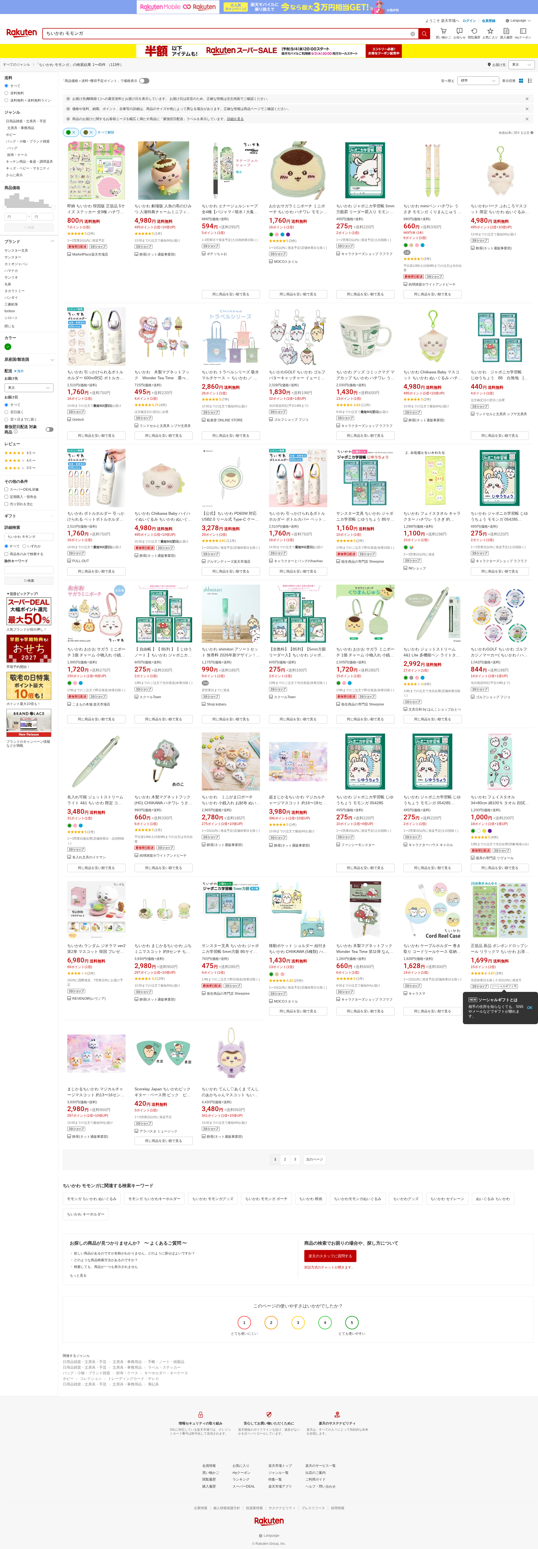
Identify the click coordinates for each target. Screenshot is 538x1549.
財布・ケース (127, 1373)
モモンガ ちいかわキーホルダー (154, 1199)
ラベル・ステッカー (164, 1367)
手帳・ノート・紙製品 (166, 1362)
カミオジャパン (16, 264)
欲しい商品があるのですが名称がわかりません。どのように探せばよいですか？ (134, 1253)
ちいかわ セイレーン (447, 1199)
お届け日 (11, 397)
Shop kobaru (216, 704)
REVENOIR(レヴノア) (89, 999)
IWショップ (417, 568)
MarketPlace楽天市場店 (90, 254)
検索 (30, 227)
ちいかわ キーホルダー (86, 1214)
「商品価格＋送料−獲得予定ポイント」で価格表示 (99, 81)
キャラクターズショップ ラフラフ (367, 254)
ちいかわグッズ (406, 1199)
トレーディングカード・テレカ (133, 1378)
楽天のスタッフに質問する (330, 1256)
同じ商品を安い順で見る (230, 294)
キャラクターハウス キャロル (431, 845)
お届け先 (11, 378)
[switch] (50, 429)
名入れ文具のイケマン (89, 857)
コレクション (91, 1378)
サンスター (12, 257)
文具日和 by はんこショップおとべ (435, 709)
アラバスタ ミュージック (158, 1131)
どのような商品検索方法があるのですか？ (106, 1260)
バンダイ (11, 298)
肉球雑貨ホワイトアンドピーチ (432, 284)
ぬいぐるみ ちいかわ (493, 1199)
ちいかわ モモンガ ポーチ (266, 1199)
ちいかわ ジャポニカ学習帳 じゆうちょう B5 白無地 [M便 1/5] (499, 378)
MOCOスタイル (286, 262)
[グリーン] (7, 346)
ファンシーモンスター (358, 845)
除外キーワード (16, 561)
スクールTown (150, 697)
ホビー (68, 1378)
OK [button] (529, 1008)
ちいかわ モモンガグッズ (212, 1199)
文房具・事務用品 (127, 1362)
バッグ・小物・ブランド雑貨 (86, 1373)
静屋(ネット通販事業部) (157, 254)
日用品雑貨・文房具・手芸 (84, 1362)
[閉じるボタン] (527, 98)
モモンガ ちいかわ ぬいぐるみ (92, 1199)
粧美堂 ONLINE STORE (225, 420)
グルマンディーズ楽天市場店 (229, 562)
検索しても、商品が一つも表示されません (106, 1267)
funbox (9, 311)
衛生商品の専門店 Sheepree (362, 562)
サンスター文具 (16, 250)
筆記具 (153, 1384)
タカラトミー (14, 291)
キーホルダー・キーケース (166, 1373)
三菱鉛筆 (11, 304)
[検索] (424, 33)
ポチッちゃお (217, 254)
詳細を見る (235, 119)
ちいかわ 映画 (310, 1199)
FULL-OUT (80, 561)
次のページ (314, 1159)
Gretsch (78, 420)
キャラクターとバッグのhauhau (298, 561)
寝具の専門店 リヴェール (495, 858)
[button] (518, 21)
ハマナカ (11, 271)
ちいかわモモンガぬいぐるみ (357, 1199)
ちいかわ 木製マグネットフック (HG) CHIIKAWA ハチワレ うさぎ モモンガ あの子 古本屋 (163, 803)
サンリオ (11, 277)
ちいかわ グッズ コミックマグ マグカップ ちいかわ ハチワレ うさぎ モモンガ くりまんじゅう (365, 378)
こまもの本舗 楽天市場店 (91, 704)
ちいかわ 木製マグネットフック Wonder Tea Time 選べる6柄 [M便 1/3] (163, 378)
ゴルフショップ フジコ (291, 420)
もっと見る (78, 1275)
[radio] (6, 86)
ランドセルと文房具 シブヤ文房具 (165, 426)
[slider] (5, 207)
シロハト (11, 318)
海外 (20, 371)
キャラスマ (417, 994)
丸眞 (7, 284)
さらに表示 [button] (14, 175)
